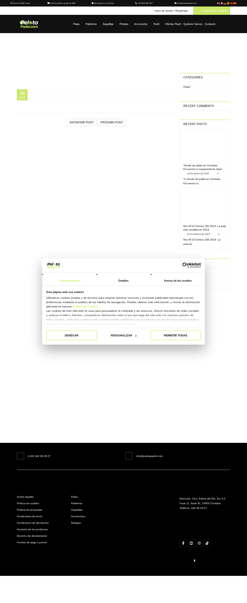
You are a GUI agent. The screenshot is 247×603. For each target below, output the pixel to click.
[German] (225, 3)
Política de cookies (28, 503)
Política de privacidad (29, 509)
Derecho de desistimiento (32, 535)
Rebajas (76, 522)
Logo (118, 49)
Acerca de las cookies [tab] (178, 280)
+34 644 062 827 (145, 3)
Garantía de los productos (32, 529)
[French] (221, 3)
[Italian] (228, 3)
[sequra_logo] (187, 561)
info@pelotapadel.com (187, 3)
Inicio (105, 49)
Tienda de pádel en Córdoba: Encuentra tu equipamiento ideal (202, 167)
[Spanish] (235, 3)
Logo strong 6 (25, 165)
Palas (74, 496)
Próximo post (112, 122)
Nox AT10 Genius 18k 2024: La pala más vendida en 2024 (204, 228)
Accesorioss (78, 516)
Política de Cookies (85, 306)
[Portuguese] (231, 3)
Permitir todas (175, 335)
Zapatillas (77, 509)
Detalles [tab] (123, 280)
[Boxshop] (205, 329)
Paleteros (76, 503)
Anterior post (81, 122)
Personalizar (121, 335)
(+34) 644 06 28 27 (39, 456)
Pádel (186, 86)
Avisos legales (25, 496)
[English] (218, 3)
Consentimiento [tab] (69, 280)
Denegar (71, 335)
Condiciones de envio (29, 516)
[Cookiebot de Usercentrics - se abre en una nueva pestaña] (185, 265)
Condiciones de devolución (33, 522)
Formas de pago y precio (32, 542)
